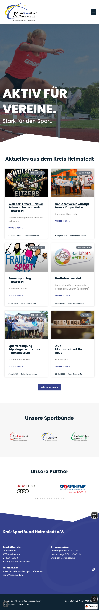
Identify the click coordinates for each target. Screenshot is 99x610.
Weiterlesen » (16, 228)
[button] (93, 12)
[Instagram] (93, 569)
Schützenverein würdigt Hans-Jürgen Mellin (72, 205)
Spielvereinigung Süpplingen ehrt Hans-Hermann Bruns (24, 349)
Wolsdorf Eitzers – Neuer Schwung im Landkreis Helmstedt (26, 207)
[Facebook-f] (86, 569)
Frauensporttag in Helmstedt (21, 280)
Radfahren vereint (68, 278)
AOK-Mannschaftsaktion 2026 (69, 349)
